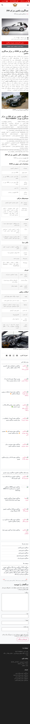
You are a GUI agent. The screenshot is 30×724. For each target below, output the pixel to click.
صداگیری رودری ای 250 (15, 570)
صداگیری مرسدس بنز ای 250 (21, 574)
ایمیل (26, 620)
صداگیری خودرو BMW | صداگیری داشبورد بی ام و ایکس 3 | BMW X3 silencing (11, 488)
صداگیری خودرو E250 (23, 569)
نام (27, 613)
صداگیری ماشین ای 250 (19, 572)
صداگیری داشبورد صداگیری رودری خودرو (19, 38)
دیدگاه (26, 592)
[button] (27, 5)
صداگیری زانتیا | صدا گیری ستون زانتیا (11, 530)
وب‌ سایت (26, 626)
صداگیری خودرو (7, 567)
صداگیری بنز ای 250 (16, 567)
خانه (27, 14)
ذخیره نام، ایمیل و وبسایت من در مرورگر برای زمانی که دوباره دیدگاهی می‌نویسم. (15, 635)
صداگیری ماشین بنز (8, 572)
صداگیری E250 (24, 567)
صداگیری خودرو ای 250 (12, 569)
